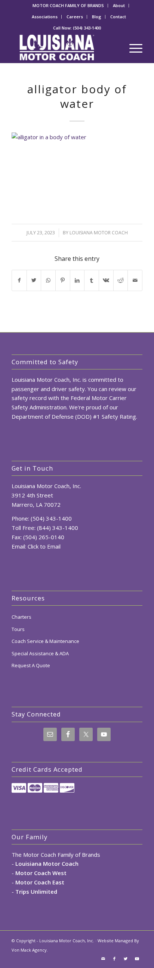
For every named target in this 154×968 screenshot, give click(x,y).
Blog (96, 16)
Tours (18, 629)
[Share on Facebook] (19, 280)
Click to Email (44, 546)
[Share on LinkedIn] (77, 280)
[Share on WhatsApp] (48, 280)
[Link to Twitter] (125, 958)
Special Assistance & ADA (40, 653)
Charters (21, 616)
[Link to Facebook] (114, 958)
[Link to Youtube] (136, 958)
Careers (75, 16)
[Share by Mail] (135, 280)
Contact (118, 16)
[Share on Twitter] (34, 280)
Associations (45, 16)
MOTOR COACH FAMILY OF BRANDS (68, 5)
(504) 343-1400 (87, 28)
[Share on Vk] (106, 280)
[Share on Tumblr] (91, 280)
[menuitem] (68, 5)
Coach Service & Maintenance (45, 641)
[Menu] (132, 48)
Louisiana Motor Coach (99, 232)
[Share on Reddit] (121, 280)
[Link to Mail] (103, 958)
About (119, 5)
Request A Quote (31, 665)
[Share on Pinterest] (63, 280)
